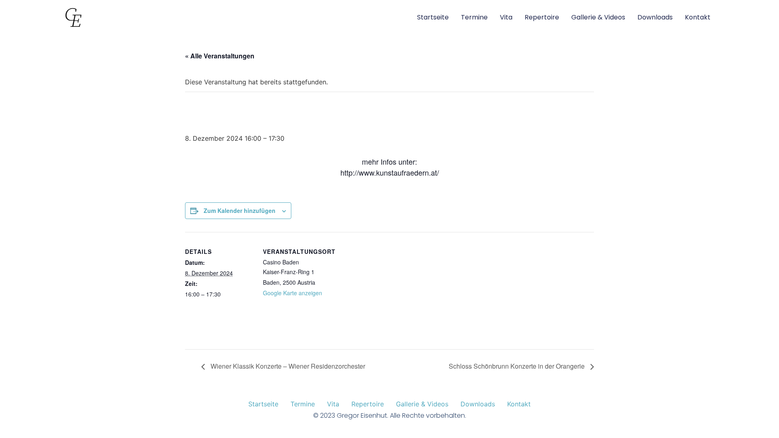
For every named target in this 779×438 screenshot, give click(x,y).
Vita (506, 17)
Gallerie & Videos (598, 17)
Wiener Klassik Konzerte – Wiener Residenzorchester (287, 366)
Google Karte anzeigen (292, 293)
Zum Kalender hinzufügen (239, 210)
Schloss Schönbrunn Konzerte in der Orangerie (517, 366)
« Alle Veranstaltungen (219, 55)
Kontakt (697, 17)
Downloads (655, 17)
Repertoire (542, 17)
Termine (474, 17)
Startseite (433, 17)
